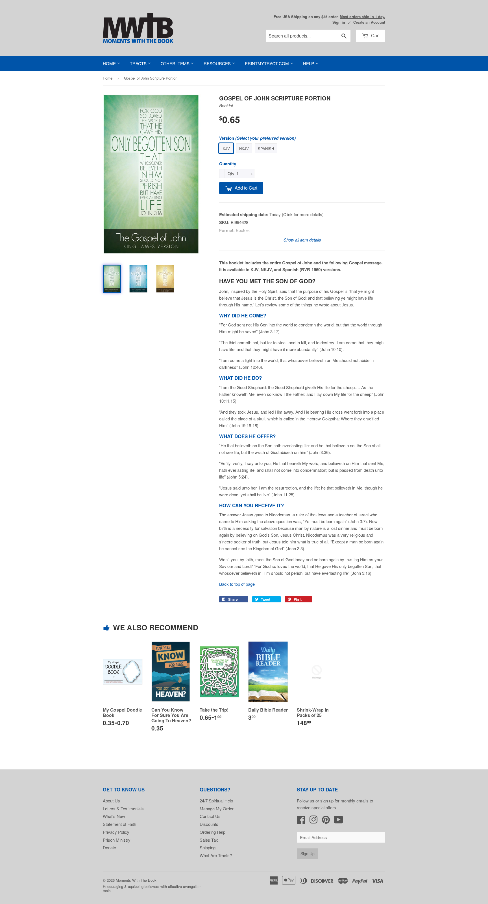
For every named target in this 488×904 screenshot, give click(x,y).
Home (110, 63)
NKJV (244, 148)
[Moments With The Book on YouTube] (338, 821)
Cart (375, 35)
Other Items (176, 63)
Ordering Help (212, 832)
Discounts (209, 824)
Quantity (227, 164)
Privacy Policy (116, 832)
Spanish (266, 148)
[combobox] (308, 36)
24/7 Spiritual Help (216, 801)
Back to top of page (237, 584)
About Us (111, 801)
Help (309, 63)
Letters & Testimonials (123, 808)
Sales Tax (209, 840)
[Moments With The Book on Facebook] (301, 821)
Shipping (207, 847)
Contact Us (210, 816)
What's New (114, 816)
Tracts (139, 63)
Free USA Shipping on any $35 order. (329, 16)
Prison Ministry (116, 840)
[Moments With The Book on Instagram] (313, 821)
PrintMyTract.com (267, 63)
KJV (226, 148)
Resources (218, 63)
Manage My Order (217, 808)
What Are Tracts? (216, 855)
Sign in (338, 22)
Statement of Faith (119, 824)
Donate (109, 847)
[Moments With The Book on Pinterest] (326, 821)
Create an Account (369, 22)
